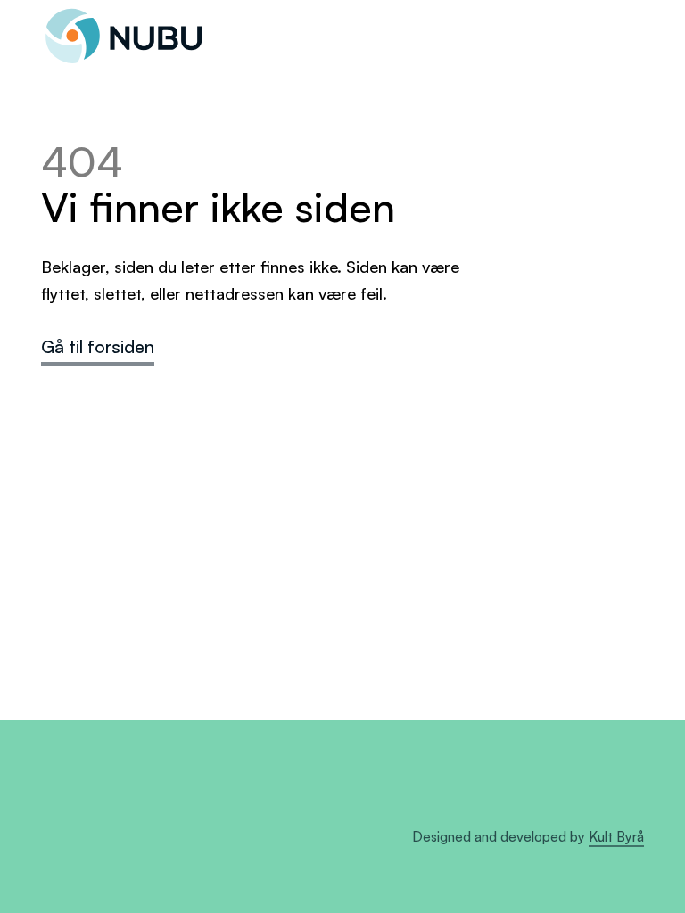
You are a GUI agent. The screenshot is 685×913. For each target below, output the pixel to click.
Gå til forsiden (97, 346)
